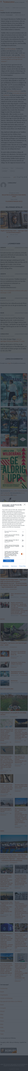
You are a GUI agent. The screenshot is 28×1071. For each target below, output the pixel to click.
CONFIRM (8, 560)
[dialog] (14, 535)
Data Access (14, 566)
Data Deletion (5, 566)
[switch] (22, 535)
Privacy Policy (22, 566)
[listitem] (14, 532)
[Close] (25, 505)
